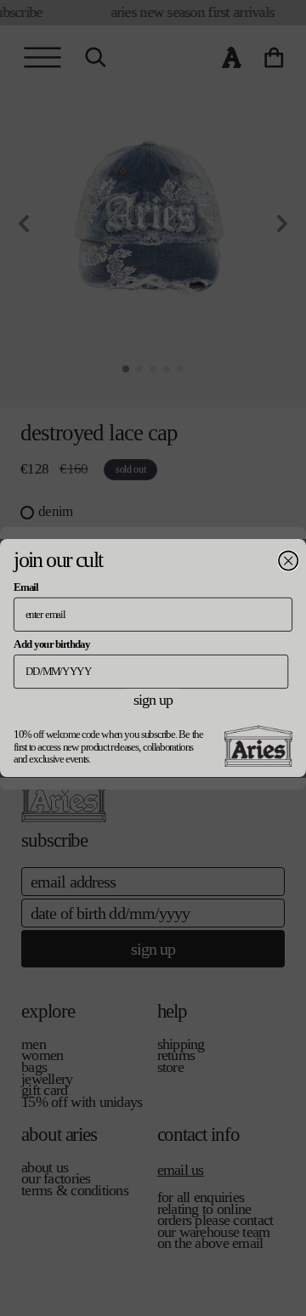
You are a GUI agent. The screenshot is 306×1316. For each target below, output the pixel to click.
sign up (153, 699)
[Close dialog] (288, 560)
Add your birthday (52, 643)
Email (25, 587)
